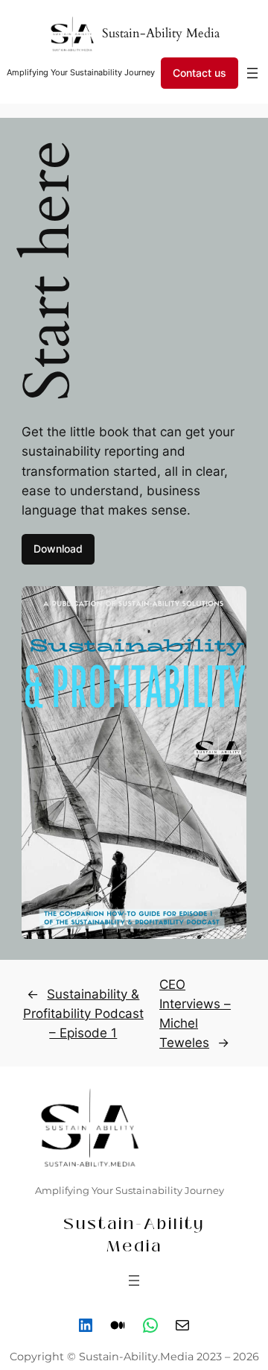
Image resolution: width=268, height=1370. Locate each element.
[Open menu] (252, 73)
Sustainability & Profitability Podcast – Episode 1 (83, 1013)
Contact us (199, 72)
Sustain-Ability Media (161, 33)
